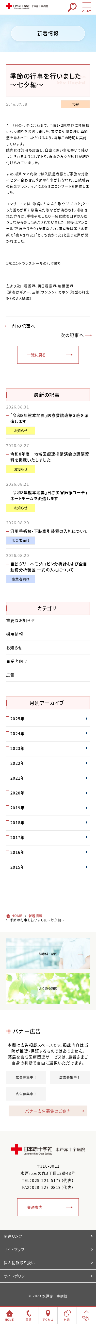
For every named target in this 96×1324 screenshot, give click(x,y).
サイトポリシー (16, 1276)
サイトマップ (14, 1249)
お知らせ (21, 430)
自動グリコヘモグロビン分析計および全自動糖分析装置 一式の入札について (48, 567)
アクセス (47, 1320)
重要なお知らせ (20, 620)
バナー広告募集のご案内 (48, 1111)
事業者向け (21, 540)
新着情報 (36, 915)
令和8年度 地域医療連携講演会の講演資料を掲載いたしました (49, 457)
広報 (75, 104)
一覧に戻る (36, 355)
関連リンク (13, 1236)
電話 (29, 1320)
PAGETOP (86, 1318)
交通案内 (35, 1207)
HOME (17, 915)
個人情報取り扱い (19, 1262)
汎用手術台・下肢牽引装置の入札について (49, 531)
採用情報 (14, 634)
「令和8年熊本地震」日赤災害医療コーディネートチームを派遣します (49, 495)
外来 (67, 1320)
